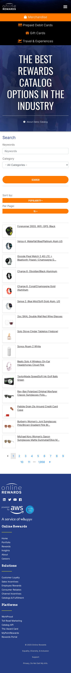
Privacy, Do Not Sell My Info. (35, 663)
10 (21, 462)
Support (35, 657)
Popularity (34, 200)
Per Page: (9, 206)
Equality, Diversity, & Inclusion (35, 651)
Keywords (8, 144)
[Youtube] (15, 499)
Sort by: (8, 195)
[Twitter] (9, 499)
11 (29, 462)
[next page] (50, 462)
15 (35, 211)
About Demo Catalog (37, 122)
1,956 (41, 462)
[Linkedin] (4, 499)
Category (8, 158)
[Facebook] (20, 499)
